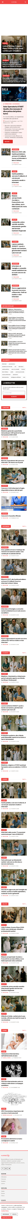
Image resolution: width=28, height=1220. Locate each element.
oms (24, 377)
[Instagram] (6, 1168)
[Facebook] (2, 1168)
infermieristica (5, 377)
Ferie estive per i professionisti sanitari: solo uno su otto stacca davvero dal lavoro (11, 862)
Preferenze (6, 1214)
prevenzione (12, 364)
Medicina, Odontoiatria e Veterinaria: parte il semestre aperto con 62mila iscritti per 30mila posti (13, 678)
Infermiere (3, 1177)
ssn (15, 366)
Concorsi (3, 1179)
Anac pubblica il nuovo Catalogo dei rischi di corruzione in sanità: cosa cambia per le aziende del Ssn (13, 551)
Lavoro (3, 1183)
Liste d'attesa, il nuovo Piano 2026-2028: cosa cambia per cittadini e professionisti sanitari (12, 929)
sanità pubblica (5, 369)
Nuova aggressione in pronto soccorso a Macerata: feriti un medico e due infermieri (19, 292)
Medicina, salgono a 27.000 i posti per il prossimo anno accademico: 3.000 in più (14, 767)
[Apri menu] (2, 2)
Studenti (3, 1181)
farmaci (23, 369)
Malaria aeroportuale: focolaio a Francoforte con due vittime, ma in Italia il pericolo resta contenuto (19, 202)
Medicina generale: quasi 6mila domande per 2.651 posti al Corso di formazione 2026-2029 (13, 433)
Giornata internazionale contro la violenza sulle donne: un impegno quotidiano (12, 1083)
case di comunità (15, 369)
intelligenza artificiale (16, 377)
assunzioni (15, 374)
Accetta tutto (6, 1217)
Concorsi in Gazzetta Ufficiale (11, 516)
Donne (3, 1193)
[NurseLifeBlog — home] (14, 2)
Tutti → (24, 407)
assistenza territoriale (7, 366)
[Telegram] (9, 1168)
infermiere (21, 366)
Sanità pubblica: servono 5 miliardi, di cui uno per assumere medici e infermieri (19, 178)
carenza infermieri (6, 374)
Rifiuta (14, 1214)
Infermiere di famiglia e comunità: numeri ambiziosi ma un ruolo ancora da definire (19, 270)
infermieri (4, 364)
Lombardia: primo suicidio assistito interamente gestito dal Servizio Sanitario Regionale (19, 226)
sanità (11, 372)
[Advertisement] (14, 19)
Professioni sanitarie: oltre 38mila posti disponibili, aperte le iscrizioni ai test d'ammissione (13, 737)
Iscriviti (8, 141)
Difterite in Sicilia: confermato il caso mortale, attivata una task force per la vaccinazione (13, 1018)
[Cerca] (25, 2)
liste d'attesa (5, 372)
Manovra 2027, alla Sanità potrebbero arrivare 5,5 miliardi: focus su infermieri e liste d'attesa (19, 156)
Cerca (2, 1195)
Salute (2, 1191)
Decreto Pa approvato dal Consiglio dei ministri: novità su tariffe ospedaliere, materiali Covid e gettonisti (14, 891)
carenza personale (19, 372)
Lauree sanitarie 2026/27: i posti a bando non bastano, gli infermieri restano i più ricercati (19, 248)
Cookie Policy (5, 1210)
